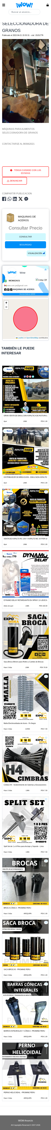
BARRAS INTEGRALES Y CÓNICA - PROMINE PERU (24, 1031)
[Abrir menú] (3, 5)
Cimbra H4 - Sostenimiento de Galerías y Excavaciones (25, 785)
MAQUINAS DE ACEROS (27, 218)
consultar (25, 237)
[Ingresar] (47, 5)
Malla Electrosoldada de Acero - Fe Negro (20, 723)
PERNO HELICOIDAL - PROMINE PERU (19, 1093)
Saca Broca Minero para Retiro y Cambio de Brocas (23, 662)
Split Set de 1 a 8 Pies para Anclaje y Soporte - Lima (24, 846)
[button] (6, 303)
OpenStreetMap (32, 338)
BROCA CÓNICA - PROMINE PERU (17, 908)
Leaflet (20, 338)
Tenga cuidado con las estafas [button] (27, 171)
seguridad (25, 245)
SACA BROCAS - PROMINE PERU (17, 969)
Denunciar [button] (15, 181)
